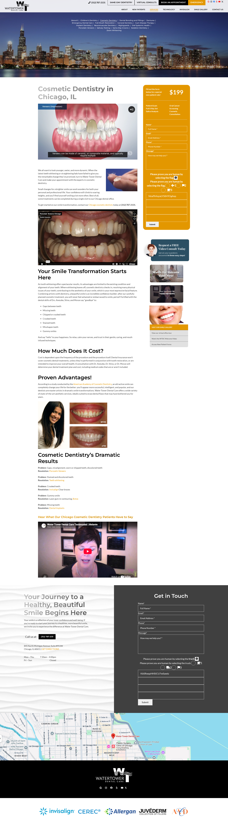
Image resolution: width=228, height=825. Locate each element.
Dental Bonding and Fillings (131, 20)
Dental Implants (56, 508)
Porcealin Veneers (57, 471)
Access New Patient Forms (161, 344)
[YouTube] (219, 1)
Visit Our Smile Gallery (162, 327)
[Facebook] (214, 1)
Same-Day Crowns (120, 28)
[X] (222, 2)
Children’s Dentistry (89, 20)
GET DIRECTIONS (50, 649)
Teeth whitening (56, 480)
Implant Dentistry (84, 25)
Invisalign (53, 489)
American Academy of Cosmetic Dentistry (92, 384)
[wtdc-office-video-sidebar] (166, 273)
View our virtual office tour (162, 333)
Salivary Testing (103, 28)
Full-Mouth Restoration (105, 23)
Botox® (74, 20)
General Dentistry (125, 23)
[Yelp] (216, 1)
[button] (129, 9)
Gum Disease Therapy (144, 23)
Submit (152, 224)
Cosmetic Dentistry (108, 20)
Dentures (150, 20)
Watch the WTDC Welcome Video (164, 339)
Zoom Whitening (114, 30)
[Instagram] (211, 2)
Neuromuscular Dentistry (105, 25)
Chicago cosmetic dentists (101, 204)
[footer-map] (114, 736)
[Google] (208, 1)
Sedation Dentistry (139, 28)
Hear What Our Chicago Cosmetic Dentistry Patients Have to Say (85, 517)
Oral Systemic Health (141, 25)
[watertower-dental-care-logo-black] (17, 6)
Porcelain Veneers (86, 28)
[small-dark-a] (166, 250)
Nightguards (123, 25)
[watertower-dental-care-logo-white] (114, 775)
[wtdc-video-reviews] (166, 294)
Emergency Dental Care (82, 23)
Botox (75, 498)
